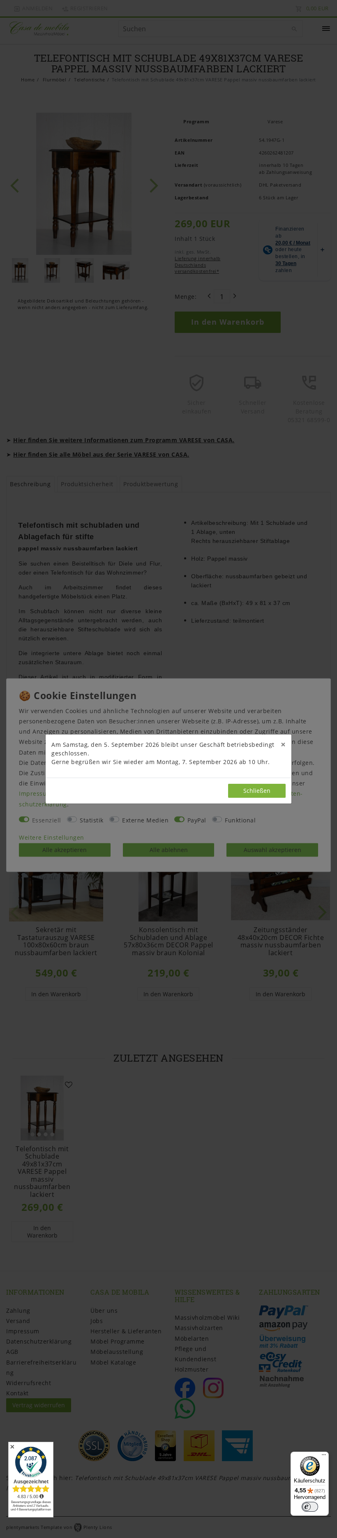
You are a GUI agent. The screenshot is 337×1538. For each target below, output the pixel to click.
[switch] (310, 1507)
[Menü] (324, 1457)
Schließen (256, 790)
